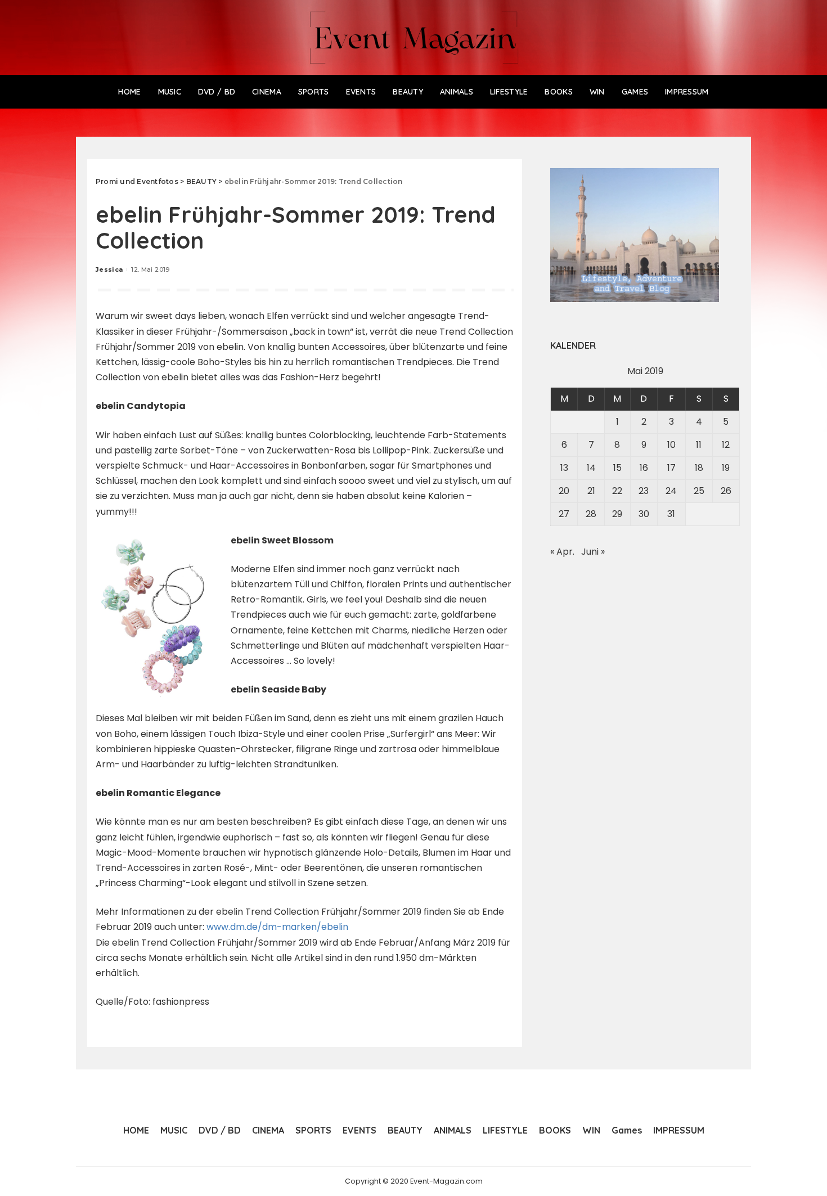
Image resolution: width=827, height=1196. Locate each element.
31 (671, 513)
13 (564, 467)
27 (564, 513)
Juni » (593, 551)
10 (671, 444)
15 (617, 467)
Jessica (109, 269)
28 (591, 513)
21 (591, 490)
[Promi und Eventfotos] (414, 37)
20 (564, 490)
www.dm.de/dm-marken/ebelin (277, 926)
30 (644, 513)
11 (699, 444)
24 (671, 490)
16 (644, 467)
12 (726, 444)
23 (644, 490)
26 (726, 490)
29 (617, 513)
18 (699, 467)
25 (699, 490)
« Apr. (562, 551)
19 (726, 467)
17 (671, 467)
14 (591, 467)
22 (617, 490)
